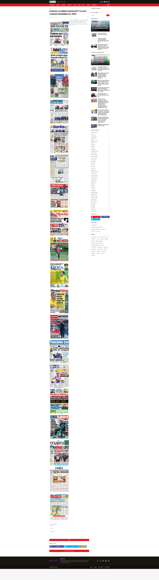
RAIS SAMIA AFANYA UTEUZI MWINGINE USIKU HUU (103, 95)
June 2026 (100, 207)
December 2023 (100, 156)
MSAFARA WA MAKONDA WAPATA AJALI (103, 125)
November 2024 (100, 175)
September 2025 (100, 192)
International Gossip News (97, 227)
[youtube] (107, 2)
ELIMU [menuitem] (74, 5)
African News (94, 225)
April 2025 (100, 183)
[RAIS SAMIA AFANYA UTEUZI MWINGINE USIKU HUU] (94, 95)
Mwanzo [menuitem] (52, 5)
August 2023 (100, 149)
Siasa (103, 253)
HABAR (102, 239)
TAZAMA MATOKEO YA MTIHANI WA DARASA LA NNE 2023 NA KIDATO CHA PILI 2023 (103, 68)
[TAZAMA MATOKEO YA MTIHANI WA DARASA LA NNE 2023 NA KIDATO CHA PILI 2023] (94, 68)
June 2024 (100, 166)
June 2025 (100, 187)
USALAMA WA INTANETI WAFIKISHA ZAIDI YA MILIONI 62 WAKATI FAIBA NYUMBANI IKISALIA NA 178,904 (103, 47)
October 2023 (100, 153)
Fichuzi (56, 567)
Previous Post (52, 554)
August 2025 (100, 190)
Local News (103, 229)
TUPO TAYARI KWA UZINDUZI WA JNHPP (102, 34)
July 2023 (100, 148)
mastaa (93, 231)
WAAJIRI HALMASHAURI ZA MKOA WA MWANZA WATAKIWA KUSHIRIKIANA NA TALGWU (103, 89)
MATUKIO (93, 253)
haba (98, 239)
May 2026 (100, 206)
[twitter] (104, 2)
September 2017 (100, 141)
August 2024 (100, 170)
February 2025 (100, 180)
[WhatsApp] (83, 546)
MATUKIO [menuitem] (69, 5)
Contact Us (100, 567)
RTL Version (107, 567)
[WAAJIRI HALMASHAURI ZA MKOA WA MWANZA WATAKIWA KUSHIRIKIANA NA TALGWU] (94, 89)
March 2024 (100, 161)
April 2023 (100, 142)
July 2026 (100, 209)
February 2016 (100, 137)
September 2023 (100, 151)
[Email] (85, 546)
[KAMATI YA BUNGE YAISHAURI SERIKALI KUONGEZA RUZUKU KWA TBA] (94, 40)
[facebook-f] (102, 2)
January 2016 (100, 136)
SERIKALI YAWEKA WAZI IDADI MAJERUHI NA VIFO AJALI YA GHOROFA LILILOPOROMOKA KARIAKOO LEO (103, 120)
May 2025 (100, 185)
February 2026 (100, 200)
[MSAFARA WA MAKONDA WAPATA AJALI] (94, 126)
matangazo (103, 251)
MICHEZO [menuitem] (63, 5)
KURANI (102, 245)
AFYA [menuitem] (83, 5)
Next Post (87, 554)
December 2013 (100, 132)
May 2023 (100, 144)
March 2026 (100, 202)
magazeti (55, 8)
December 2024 (100, 177)
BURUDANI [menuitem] (94, 5)
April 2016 (100, 139)
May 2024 (100, 165)
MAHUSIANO (100, 249)
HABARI (106, 239)
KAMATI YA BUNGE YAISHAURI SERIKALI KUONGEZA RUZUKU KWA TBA (103, 40)
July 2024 (100, 168)
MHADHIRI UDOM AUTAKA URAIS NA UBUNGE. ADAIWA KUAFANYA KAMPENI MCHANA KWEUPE (103, 76)
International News (95, 229)
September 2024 (100, 171)
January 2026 (100, 199)
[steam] (100, 2)
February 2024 (100, 159)
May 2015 (100, 134)
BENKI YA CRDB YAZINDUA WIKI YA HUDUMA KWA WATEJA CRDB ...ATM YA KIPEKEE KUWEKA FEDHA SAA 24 (103, 83)
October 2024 (100, 173)
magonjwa (94, 249)
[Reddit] (80, 546)
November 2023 (100, 154)
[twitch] (109, 2)
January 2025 (100, 178)
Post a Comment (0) (69, 551)
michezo (98, 231)
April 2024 (100, 163)
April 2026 (100, 204)
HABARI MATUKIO (99, 241)
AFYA (99, 237)
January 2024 (100, 158)
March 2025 (100, 182)
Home (50, 8)
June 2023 (100, 146)
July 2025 (100, 189)
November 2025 (100, 195)
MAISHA (105, 249)
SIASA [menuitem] (79, 5)
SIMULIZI (93, 255)
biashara (104, 237)
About (95, 567)
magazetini (105, 247)
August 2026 (100, 211)
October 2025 (100, 194)
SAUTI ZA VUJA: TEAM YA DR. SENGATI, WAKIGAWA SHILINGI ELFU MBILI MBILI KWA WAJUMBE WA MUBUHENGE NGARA (103, 112)
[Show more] (88, 546)
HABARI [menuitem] (58, 5)
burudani (93, 239)
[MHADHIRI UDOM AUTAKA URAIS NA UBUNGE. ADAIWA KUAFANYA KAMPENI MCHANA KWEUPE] (94, 75)
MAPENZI (93, 251)
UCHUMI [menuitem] (88, 5)
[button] (105, 5)
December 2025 (100, 197)
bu (107, 237)
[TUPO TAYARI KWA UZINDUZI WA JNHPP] (94, 35)
